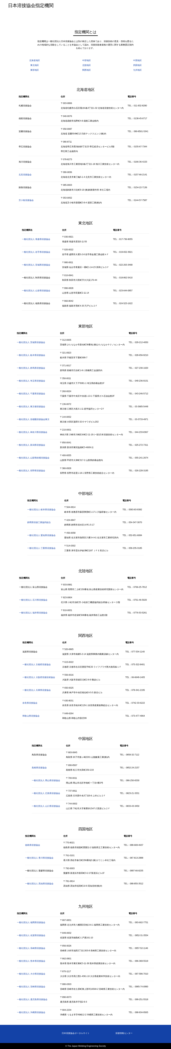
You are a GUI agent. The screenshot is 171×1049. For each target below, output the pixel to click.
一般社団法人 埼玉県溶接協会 (31, 381)
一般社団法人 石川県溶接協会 (33, 600)
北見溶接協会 (25, 174)
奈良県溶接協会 (29, 703)
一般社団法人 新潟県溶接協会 (31, 445)
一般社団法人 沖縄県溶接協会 (31, 1012)
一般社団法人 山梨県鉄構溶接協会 (33, 458)
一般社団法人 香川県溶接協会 (39, 858)
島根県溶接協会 (39, 767)
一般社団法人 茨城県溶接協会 (31, 342)
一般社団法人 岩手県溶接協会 (36, 252)
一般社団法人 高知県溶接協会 (39, 883)
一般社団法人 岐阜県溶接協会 (41, 509)
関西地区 (86, 70)
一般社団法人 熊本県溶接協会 (31, 961)
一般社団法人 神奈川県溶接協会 (32, 432)
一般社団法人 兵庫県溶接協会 (36, 690)
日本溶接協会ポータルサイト (76, 1033)
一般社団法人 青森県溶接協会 (36, 239)
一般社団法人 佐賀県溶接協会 (31, 935)
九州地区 (137, 70)
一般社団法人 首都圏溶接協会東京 (33, 419)
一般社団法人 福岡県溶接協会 (31, 922)
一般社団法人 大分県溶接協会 (31, 974)
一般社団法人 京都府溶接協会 (36, 664)
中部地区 (86, 60)
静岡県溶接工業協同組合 (39, 522)
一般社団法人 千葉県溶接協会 (31, 393)
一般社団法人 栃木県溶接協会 (31, 355)
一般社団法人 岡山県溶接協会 (46, 780)
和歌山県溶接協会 (31, 716)
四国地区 (137, 65)
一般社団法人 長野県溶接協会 (31, 470)
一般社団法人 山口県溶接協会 (46, 806)
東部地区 (34, 70)
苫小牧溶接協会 (26, 200)
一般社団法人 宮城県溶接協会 (36, 265)
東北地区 (34, 65)
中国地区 (137, 60)
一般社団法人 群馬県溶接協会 (31, 368)
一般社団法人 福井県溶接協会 (33, 613)
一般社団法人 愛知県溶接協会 (41, 535)
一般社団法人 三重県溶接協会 (41, 548)
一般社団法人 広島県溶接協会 (46, 793)
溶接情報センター (124, 1033)
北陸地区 (86, 65)
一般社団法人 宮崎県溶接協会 (31, 986)
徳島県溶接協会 (32, 845)
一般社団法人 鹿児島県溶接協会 (32, 999)
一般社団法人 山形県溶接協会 (36, 290)
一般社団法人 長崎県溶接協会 (31, 948)
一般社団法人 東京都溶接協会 (31, 406)
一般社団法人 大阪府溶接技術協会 (38, 677)
